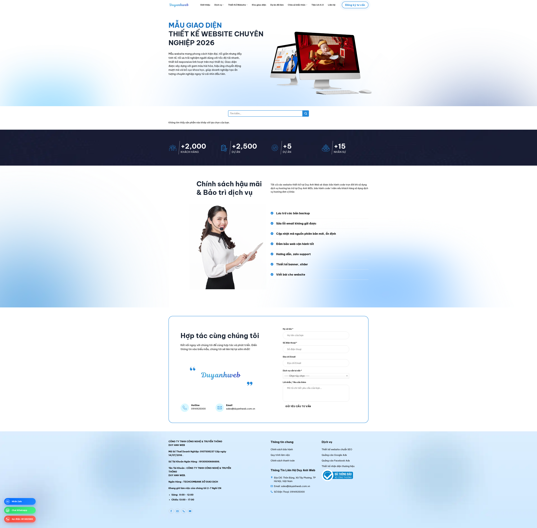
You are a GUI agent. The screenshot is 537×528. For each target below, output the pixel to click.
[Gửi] (306, 113)
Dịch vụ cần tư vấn (292, 370)
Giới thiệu (205, 4)
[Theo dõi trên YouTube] (190, 511)
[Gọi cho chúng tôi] (183, 511)
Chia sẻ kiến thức (296, 4)
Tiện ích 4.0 (317, 4)
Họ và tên (288, 329)
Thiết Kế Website (237, 4)
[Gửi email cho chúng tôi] (177, 511)
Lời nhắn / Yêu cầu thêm (294, 382)
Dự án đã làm (277, 4)
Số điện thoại (290, 343)
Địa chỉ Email (289, 356)
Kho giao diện (259, 4)
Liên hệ (331, 4)
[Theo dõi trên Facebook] (171, 511)
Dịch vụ (218, 4)
